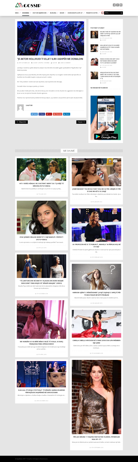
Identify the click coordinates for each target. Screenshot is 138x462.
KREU (17, 13)
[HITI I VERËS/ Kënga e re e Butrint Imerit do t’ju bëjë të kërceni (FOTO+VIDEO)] (41, 169)
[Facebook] (117, 5)
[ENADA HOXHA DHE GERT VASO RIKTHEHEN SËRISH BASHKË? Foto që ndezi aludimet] (94, 62)
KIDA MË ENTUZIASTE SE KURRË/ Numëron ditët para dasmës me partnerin (110, 47)
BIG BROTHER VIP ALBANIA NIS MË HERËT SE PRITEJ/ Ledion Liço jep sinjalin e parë (110, 34)
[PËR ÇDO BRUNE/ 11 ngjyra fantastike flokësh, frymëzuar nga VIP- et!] (96, 397)
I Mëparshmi (22, 122)
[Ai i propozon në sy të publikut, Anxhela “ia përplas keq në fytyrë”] (96, 225)
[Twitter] (114, 5)
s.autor (54, 63)
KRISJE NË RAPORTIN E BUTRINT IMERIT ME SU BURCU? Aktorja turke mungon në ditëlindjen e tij (110, 75)
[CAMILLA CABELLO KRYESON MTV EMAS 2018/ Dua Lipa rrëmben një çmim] (96, 324)
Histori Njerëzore (39, 13)
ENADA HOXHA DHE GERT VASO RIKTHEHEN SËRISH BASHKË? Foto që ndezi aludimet (109, 61)
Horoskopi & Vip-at (75, 13)
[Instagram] (121, 5)
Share (42, 114)
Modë (62, 13)
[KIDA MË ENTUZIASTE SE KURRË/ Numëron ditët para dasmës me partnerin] (94, 48)
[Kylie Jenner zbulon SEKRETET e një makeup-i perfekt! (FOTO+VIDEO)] (41, 217)
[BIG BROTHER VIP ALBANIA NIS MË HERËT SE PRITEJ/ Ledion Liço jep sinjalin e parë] (94, 34)
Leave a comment (65, 63)
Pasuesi (80, 122)
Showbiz (25, 13)
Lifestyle (40, 63)
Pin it (49, 114)
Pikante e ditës (92, 13)
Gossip (35, 63)
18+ (102, 13)
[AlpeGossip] (28, 5)
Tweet (35, 114)
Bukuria (53, 13)
